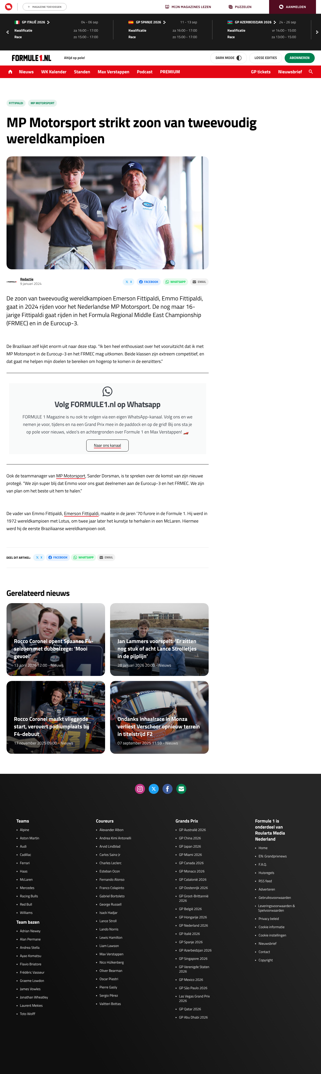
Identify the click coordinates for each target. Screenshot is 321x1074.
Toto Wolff (27, 1014)
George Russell (111, 904)
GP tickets (261, 71)
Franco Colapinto (112, 888)
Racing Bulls (29, 896)
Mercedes (27, 888)
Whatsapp (178, 281)
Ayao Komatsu (30, 956)
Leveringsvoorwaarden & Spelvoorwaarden (276, 908)
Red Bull (26, 904)
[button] (292, 7)
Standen (82, 71)
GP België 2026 (190, 909)
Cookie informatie (271, 927)
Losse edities (266, 57)
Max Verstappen (113, 71)
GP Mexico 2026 (191, 980)
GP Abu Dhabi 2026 (193, 1017)
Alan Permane (30, 939)
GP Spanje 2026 (191, 942)
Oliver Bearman (111, 971)
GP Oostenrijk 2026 (193, 888)
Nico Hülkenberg (112, 962)
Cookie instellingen (272, 935)
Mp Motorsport (42, 103)
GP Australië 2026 (192, 830)
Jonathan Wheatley (34, 997)
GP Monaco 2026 (191, 871)
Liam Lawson (109, 946)
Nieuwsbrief (290, 71)
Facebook (151, 281)
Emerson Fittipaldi (81, 513)
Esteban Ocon (110, 871)
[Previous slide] (8, 32)
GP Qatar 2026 (190, 1009)
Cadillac (25, 855)
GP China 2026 (190, 838)
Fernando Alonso (112, 879)
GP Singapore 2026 (193, 959)
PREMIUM (170, 71)
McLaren (26, 879)
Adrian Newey (30, 931)
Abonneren (299, 57)
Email (202, 281)
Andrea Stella (30, 947)
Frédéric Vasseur (32, 972)
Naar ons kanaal (107, 446)
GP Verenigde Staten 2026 (194, 969)
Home (263, 848)
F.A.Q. (263, 864)
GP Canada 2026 (191, 863)
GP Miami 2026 (190, 855)
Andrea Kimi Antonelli (115, 838)
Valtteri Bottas (110, 1004)
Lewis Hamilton (111, 937)
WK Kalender (53, 71)
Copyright (266, 960)
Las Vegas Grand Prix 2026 (194, 998)
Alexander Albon (112, 830)
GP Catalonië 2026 (192, 879)
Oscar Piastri (109, 979)
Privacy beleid (269, 919)
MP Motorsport (70, 475)
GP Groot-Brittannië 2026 (193, 898)
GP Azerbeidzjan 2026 (195, 950)
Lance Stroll (108, 921)
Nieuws (26, 71)
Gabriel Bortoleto (112, 896)
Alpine (24, 830)
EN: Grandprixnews (273, 856)
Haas (24, 871)
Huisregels (266, 873)
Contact (264, 952)
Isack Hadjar (109, 913)
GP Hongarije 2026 (193, 917)
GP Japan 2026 (190, 846)
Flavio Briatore (30, 964)
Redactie (27, 279)
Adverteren (267, 889)
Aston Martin (29, 838)
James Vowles (30, 989)
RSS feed (265, 881)
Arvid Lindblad (110, 846)
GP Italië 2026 (189, 934)
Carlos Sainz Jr (110, 855)
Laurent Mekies (31, 1005)
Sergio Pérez (109, 995)
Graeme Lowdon (32, 981)
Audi (23, 846)
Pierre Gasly (108, 987)
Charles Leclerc (111, 863)
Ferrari (25, 863)
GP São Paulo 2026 (193, 988)
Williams (26, 913)
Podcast (144, 71)
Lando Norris (109, 929)
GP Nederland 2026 (193, 925)
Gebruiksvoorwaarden (275, 898)
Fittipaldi (16, 103)
